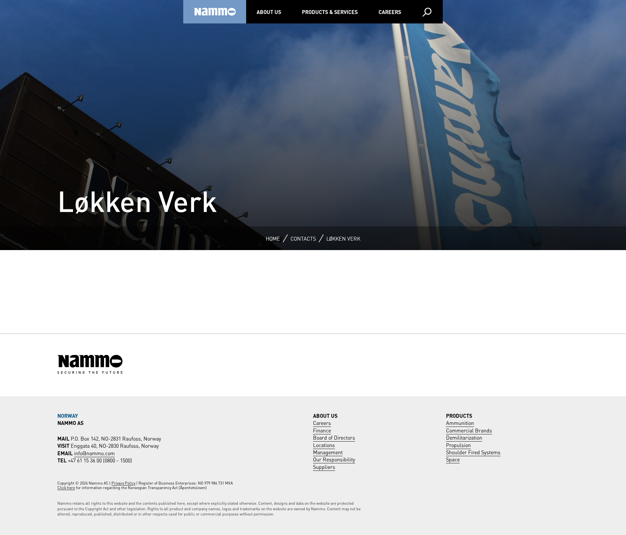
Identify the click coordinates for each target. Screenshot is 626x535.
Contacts (303, 238)
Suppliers (324, 466)
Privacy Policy (123, 483)
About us (269, 11)
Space (453, 459)
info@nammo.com (94, 453)
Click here (66, 487)
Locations (324, 445)
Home (273, 238)
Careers (390, 11)
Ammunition (460, 422)
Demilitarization (464, 437)
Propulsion (458, 445)
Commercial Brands (469, 430)
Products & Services (330, 11)
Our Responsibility (334, 459)
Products (459, 415)
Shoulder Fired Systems (473, 452)
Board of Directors (334, 437)
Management (328, 452)
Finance (322, 430)
